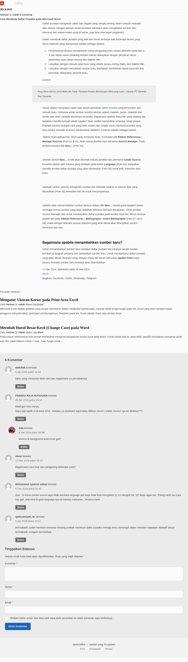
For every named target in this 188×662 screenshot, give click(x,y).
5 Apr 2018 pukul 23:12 (28, 521)
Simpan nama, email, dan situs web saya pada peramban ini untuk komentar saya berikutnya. (61, 618)
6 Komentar (26, 14)
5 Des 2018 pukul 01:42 (28, 488)
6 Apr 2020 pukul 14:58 (28, 371)
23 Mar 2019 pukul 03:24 (29, 460)
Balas (20, 386)
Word (45, 273)
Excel (40, 304)
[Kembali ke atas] (1, 659)
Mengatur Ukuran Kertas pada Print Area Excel (39, 300)
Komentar (11, 563)
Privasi (108, 648)
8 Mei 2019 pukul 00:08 (31, 432)
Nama (9, 587)
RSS (82, 648)
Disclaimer (95, 648)
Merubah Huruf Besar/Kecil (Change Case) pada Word (44, 328)
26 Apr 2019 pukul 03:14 (28, 400)
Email (9, 602)
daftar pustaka (109, 107)
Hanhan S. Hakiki (9, 14)
